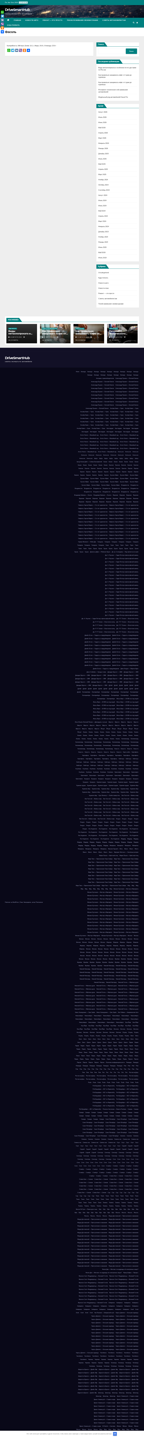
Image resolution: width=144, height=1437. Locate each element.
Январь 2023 (103, 242)
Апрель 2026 (103, 133)
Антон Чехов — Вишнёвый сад (89, 435)
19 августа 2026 (16, 337)
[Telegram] (2, 16)
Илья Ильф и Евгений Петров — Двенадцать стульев (91, 722)
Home (77, 371)
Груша (95, 548)
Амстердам (110, 428)
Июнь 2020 (102, 247)
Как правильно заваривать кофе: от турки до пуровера (54, 333)
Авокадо (83, 371)
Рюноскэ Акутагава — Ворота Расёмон (114, 1109)
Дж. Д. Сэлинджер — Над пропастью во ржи (125, 552)
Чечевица (114, 1362)
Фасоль (118, 1212)
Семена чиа (117, 1139)
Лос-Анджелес (92, 829)
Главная (17, 20)
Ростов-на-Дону (133, 1072)
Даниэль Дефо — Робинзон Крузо (100, 552)
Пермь (93, 1055)
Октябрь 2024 (103, 185)
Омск (132, 1035)
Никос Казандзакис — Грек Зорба (85, 1012)
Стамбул (108, 1166)
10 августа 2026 (117, 337)
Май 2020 (102, 252)
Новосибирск (79, 1015)
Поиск (101, 44)
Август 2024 (102, 195)
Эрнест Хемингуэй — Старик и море (127, 1396)
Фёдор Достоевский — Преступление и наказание (123, 1216)
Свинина (122, 1136)
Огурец (125, 1032)
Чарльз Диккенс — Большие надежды (127, 1312)
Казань (85, 732)
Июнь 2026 (102, 122)
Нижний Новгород (109, 965)
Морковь (109, 942)
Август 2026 (102, 112)
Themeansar (39, 902)
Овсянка (116, 1029)
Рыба (89, 1082)
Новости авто (31, 20)
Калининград (125, 738)
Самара (130, 1109)
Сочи (114, 1159)
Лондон (118, 819)
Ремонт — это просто (52, 20)
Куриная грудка (101, 782)
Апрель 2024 (103, 216)
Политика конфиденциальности (115, 1062)
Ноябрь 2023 (103, 237)
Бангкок (111, 465)
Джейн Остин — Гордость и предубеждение (98, 635)
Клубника (78, 768)
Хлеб (132, 1309)
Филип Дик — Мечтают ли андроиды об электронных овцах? (120, 1269)
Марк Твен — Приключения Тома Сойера (100, 859)
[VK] (2, 20)
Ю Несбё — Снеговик (108, 1426)
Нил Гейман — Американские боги (128, 1012)
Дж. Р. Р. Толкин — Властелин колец (127, 618)
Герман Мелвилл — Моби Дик (87, 542)
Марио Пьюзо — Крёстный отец (108, 855)
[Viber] (2, 24)
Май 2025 (102, 164)
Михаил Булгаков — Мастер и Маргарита (126, 889)
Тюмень (105, 1202)
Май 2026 (102, 127)
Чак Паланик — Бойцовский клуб (104, 1312)
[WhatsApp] (2, 12)
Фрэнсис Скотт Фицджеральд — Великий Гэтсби (93, 1276)
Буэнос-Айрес (114, 475)
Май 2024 (102, 211)
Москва (88, 949)
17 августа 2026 (50, 337)
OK (115, 1434)
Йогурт (103, 728)
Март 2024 (102, 221)
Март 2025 (102, 174)
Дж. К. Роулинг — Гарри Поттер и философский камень (121, 555)
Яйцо (100, 1429)
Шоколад (101, 1393)
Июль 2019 (102, 258)
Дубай (110, 685)
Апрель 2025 (103, 169)
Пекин (121, 1049)
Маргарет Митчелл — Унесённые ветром (126, 852)
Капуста (116, 748)
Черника (90, 1359)
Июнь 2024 (102, 206)
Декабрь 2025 (103, 153)
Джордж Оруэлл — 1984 (115, 672)
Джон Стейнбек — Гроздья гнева (96, 672)
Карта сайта (126, 752)
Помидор (128, 1062)
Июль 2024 (102, 200)
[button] (133, 22)
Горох (107, 545)
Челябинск (103, 1352)
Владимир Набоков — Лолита (83, 495)
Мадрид (123, 839)
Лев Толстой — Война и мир (129, 795)
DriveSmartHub (17, 10)
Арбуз (96, 458)
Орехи (89, 1042)
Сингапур (100, 1152)
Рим (125, 1065)
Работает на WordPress (12, 902)
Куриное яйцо (134, 785)
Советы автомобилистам (114, 20)
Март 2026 (102, 138)
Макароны (113, 845)
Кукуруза (87, 778)
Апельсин (121, 451)
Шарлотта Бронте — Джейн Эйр (87, 1369)
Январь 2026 (103, 148)
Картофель (135, 752)
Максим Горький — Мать (115, 849)
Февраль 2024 (103, 226)
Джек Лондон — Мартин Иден (129, 668)
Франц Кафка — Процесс (130, 1272)
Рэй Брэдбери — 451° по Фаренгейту (104, 1086)
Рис (103, 1072)
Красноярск (118, 772)
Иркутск (111, 722)
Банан (105, 461)
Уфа (100, 1209)
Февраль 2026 (103, 143)
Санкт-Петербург (110, 1119)
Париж (131, 1042)
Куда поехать (13, 25)
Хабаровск (112, 1302)
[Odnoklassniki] (2, 28)
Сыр (109, 1192)
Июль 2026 (102, 117)
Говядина (100, 542)
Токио (97, 1196)
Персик (130, 1059)
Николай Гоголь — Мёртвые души (128, 982)
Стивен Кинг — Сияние (116, 1176)
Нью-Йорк (128, 1022)
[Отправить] (2, 32)
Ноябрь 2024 (103, 179)
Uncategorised (103, 272)
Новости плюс (103, 288)
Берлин (130, 468)
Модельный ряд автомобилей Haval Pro (113, 97)
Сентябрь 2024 (104, 190)
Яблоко (119, 1426)
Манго (126, 849)
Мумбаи (117, 959)
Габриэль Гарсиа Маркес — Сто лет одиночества (92, 505)
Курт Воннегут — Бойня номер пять (109, 795)
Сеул (118, 1142)
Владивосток (125, 485)
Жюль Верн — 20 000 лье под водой (127, 698)
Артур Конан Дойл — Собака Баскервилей (89, 461)
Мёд (129, 885)
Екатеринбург (86, 692)
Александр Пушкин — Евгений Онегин (126, 378)
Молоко (130, 935)
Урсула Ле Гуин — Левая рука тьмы (86, 1209)
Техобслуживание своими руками (82, 20)
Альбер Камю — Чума (116, 408)
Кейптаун (121, 758)
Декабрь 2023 (103, 232)
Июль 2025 (102, 159)
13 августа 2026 (83, 337)
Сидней (124, 1146)
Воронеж (115, 495)
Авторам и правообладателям (105, 378)
